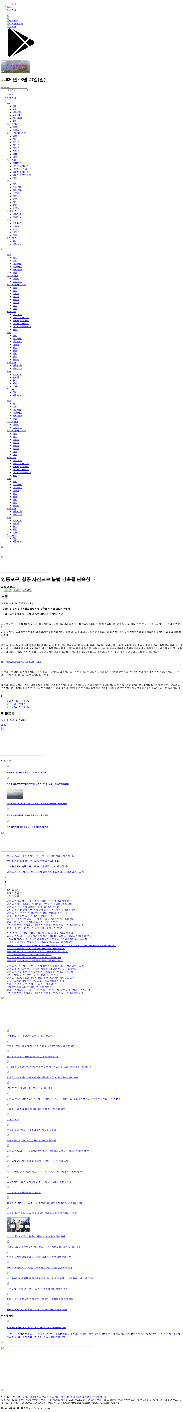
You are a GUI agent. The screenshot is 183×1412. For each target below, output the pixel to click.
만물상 (16, 127)
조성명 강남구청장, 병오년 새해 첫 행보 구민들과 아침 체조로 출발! (41, 918)
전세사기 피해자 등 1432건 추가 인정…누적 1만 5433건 (34, 927)
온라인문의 (69, 1397)
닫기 (3, 249)
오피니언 (17, 223)
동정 (15, 229)
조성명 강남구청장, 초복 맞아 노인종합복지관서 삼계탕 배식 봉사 (40, 942)
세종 (15, 157)
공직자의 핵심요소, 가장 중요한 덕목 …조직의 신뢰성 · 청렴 (37, 951)
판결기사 (17, 217)
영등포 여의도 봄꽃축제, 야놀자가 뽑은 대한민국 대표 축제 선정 (39, 901)
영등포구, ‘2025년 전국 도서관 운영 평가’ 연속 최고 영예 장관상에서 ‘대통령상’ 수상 (49, 936)
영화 (15, 205)
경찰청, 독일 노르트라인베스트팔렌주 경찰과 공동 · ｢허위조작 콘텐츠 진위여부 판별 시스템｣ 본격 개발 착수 (61, 945)
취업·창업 (12, 238)
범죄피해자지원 (21, 166)
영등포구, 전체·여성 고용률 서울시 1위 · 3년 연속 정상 (34, 906)
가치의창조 (12, 124)
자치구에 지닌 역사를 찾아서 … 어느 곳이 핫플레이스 (34, 957)
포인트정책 (57, 1397)
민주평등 (17, 163)
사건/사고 (17, 115)
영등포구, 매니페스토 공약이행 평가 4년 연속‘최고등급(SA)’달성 (39, 903)
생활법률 (17, 214)
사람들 (16, 226)
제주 (15, 154)
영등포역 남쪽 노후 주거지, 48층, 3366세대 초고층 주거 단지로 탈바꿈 (42, 969)
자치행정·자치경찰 (16, 133)
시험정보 (17, 244)
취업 (15, 241)
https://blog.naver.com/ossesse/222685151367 (21, 662)
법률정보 (11, 211)
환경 (15, 121)
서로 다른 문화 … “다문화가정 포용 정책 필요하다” (33, 983)
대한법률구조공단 (22, 175)
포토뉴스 (17, 130)
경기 (15, 139)
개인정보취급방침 (20, 1397)
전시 (15, 202)
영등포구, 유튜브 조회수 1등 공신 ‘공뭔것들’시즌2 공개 (35, 960)
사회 (15, 109)
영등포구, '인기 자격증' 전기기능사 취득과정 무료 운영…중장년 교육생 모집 (45, 966)
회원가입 (11, 9)
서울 (15, 136)
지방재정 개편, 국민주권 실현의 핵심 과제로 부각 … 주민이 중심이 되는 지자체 (47, 939)
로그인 (10, 6)
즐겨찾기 (11, 3)
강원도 (16, 151)
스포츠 (16, 193)
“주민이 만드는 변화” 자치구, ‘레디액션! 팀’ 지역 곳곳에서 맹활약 (40, 933)
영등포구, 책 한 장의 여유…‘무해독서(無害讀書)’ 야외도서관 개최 (40, 972)
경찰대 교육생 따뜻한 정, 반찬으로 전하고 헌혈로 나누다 (35, 981)
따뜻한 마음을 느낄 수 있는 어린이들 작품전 (29, 954)
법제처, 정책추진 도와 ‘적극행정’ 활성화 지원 (30, 915)
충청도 (16, 142)
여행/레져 (17, 190)
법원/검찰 (17, 112)
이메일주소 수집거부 (40, 1397)
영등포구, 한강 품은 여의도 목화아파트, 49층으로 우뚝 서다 (37, 912)
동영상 (16, 208)
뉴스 (9, 103)
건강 (15, 184)
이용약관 (5, 1397)
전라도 (16, 148)
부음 (15, 235)
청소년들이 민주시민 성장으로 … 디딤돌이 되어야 (32, 921)
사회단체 (11, 160)
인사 (15, 232)
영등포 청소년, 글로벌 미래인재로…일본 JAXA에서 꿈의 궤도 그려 (41, 978)
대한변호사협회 (21, 172)
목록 (3, 725)
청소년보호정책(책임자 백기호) (91, 1397)
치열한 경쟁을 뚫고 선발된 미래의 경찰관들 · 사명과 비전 (36, 948)
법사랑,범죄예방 (21, 169)
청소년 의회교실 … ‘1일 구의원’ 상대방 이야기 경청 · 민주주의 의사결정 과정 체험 (48, 989)
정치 (15, 106)
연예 (15, 196)
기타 (15, 178)
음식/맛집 (17, 187)
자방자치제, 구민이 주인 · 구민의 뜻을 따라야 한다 (32, 975)
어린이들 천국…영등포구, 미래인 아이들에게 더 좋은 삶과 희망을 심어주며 (45, 924)
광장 (9, 220)
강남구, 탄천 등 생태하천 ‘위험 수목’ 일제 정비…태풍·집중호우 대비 (41, 909)
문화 (9, 181)
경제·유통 (17, 118)
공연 (15, 199)
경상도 (16, 145)
